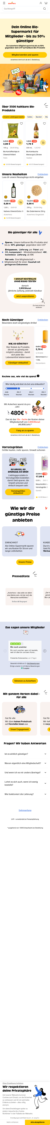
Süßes (29, 117)
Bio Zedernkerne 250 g (36, 211)
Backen (39, 117)
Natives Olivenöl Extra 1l (13, 211)
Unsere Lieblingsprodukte (13, 117)
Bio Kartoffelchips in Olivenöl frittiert (11, 153)
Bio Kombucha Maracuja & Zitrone (34, 153)
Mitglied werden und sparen (25, 55)
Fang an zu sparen (25, 431)
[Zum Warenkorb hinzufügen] (20, 142)
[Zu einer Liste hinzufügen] (21, 123)
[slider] (18, 388)
